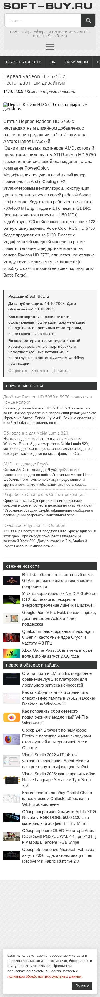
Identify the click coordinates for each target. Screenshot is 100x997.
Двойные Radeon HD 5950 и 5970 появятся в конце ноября (47, 399)
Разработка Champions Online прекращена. (45, 494)
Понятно (82, 986)
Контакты (39, 370)
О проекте (17, 370)
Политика (61, 370)
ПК (53, 62)
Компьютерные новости (51, 91)
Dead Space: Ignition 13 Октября (34, 525)
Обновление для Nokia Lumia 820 (35, 433)
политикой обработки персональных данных (45, 976)
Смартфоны (76, 62)
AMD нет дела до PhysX (25, 464)
